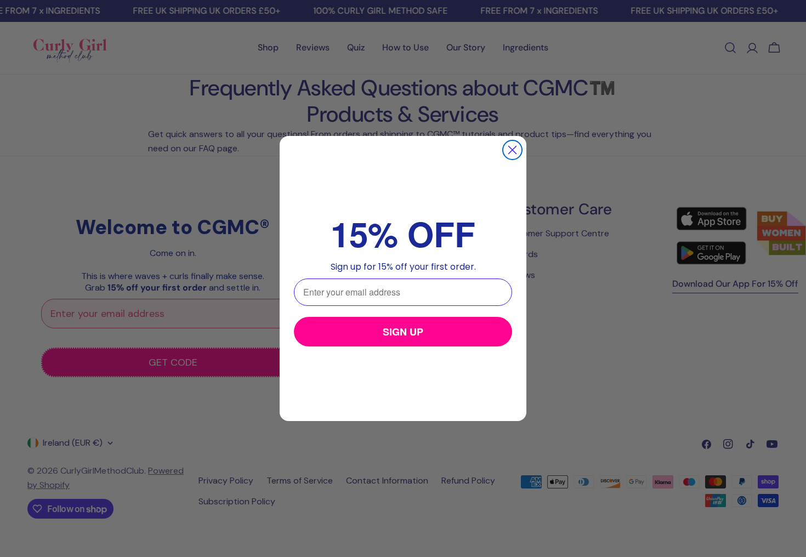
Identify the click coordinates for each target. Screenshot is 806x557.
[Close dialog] (512, 150)
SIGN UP (403, 332)
